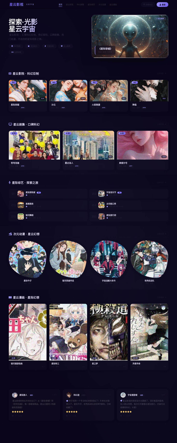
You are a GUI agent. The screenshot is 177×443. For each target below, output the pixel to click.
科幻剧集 (80, 4)
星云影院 (69, 4)
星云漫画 (113, 4)
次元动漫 (102, 4)
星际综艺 (91, 4)
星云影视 (21, 4)
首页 (60, 4)
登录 (163, 5)
